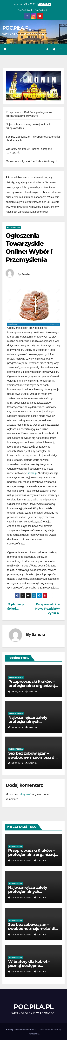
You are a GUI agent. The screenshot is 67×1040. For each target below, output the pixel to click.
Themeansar (33, 1033)
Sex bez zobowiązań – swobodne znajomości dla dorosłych (33, 757)
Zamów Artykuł (25, 10)
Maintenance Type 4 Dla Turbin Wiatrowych (31, 161)
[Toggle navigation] (61, 49)
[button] (47, 49)
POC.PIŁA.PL (16, 28)
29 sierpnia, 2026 (21, 860)
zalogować (25, 794)
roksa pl (32, 473)
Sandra (26, 274)
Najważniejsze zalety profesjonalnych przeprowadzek (27, 721)
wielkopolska (13, 228)
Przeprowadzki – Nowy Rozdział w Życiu (47, 609)
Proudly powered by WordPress (21, 1029)
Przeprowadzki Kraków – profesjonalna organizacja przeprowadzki (33, 685)
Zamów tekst (41, 10)
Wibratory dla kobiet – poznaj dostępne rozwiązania (29, 965)
